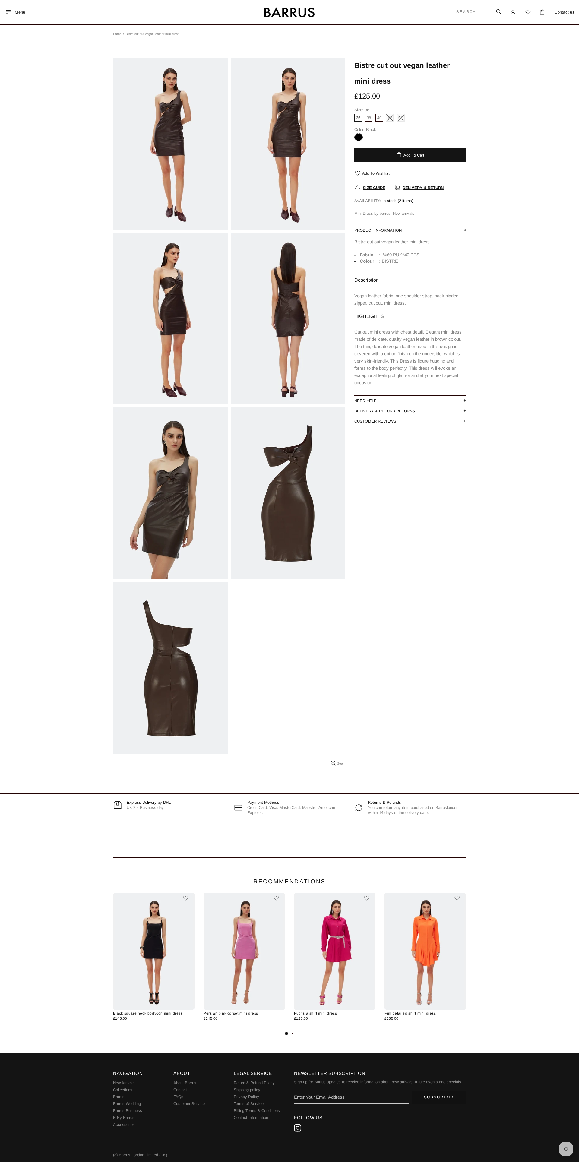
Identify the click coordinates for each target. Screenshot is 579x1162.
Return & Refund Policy (254, 1083)
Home (117, 34)
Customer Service (189, 1103)
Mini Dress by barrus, (373, 213)
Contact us (564, 12)
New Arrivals (124, 1083)
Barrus (119, 1096)
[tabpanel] (154, 961)
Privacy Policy (246, 1096)
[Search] (498, 11)
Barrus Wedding (127, 1103)
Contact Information (251, 1117)
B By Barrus (123, 1117)
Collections (122, 1090)
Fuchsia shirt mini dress (315, 1013)
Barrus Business (127, 1110)
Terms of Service (249, 1103)
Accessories (124, 1124)
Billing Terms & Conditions (257, 1110)
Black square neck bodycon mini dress (148, 1013)
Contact (180, 1090)
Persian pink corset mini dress (231, 1013)
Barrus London (289, 12)
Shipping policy (247, 1090)
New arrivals (403, 213)
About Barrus (184, 1083)
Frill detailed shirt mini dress (410, 1013)
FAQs (178, 1096)
